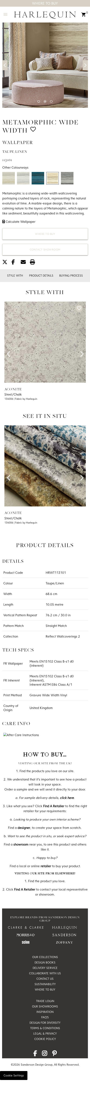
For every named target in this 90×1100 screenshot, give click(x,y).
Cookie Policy (45, 1039)
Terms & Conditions (45, 1028)
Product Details (41, 275)
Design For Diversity (45, 1023)
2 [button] (45, 101)
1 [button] (39, 101)
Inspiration (45, 1012)
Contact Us (45, 979)
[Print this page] (34, 263)
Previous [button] (5, 65)
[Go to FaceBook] (35, 1054)
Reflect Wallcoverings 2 (63, 636)
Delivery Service (45, 968)
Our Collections (45, 957)
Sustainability (45, 984)
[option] (45, 65)
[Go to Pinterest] (54, 1054)
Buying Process (71, 275)
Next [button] (85, 65)
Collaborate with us (45, 973)
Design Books (45, 962)
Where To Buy (45, 3)
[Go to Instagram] (44, 1054)
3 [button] (51, 101)
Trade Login (45, 1001)
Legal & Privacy (45, 1033)
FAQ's (45, 1017)
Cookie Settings (14, 1075)
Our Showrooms (45, 1006)
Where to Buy (45, 234)
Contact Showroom (45, 249)
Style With (15, 275)
